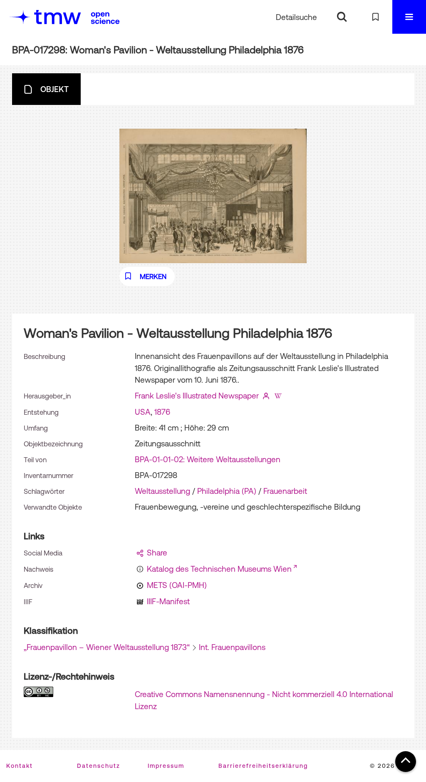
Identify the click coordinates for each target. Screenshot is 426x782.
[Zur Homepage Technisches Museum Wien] (45, 17)
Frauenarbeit (285, 491)
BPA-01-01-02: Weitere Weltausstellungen (207, 459)
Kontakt (19, 765)
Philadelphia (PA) (226, 491)
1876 (162, 411)
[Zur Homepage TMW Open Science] (105, 17)
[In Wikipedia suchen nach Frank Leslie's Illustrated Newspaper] (278, 395)
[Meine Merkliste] (375, 17)
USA (143, 411)
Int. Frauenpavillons (232, 647)
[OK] (342, 17)
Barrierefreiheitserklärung (263, 765)
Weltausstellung (162, 491)
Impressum (166, 765)
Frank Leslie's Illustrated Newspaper (197, 395)
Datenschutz (98, 765)
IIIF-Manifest (168, 601)
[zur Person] (266, 395)
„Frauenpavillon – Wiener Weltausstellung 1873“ (107, 647)
